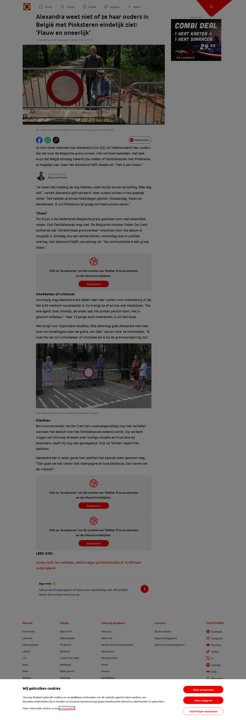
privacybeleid (67, 708)
